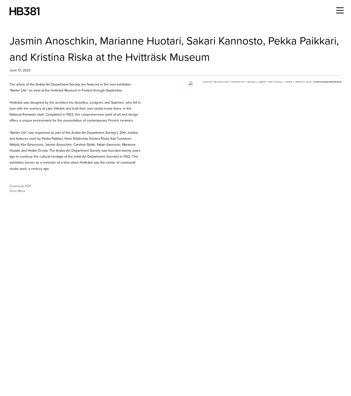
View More (17, 191)
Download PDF (21, 186)
